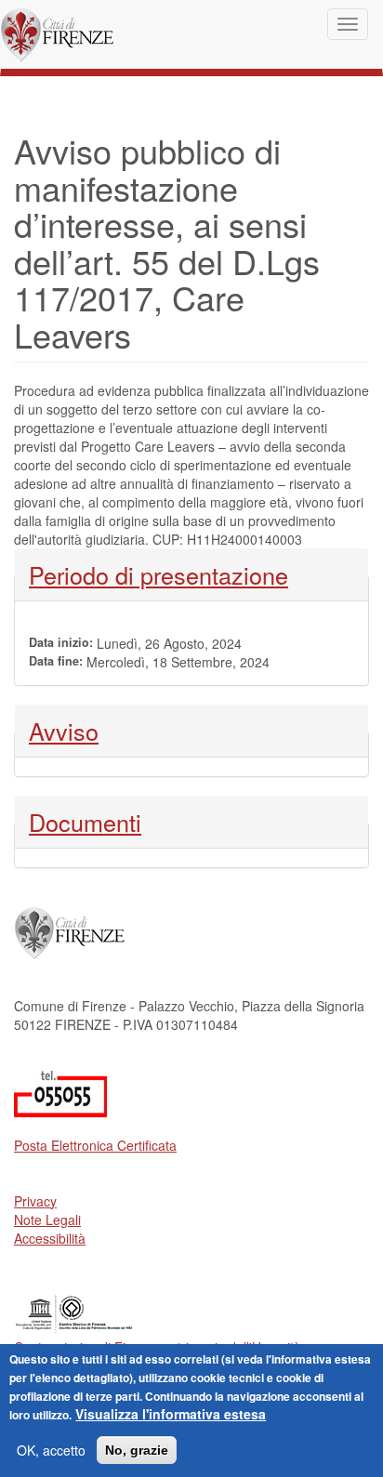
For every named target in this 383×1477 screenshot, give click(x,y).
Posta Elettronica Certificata (95, 1145)
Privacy (35, 1201)
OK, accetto (51, 1450)
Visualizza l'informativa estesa (170, 1413)
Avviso (78, 730)
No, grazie (136, 1450)
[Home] (57, 34)
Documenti (85, 821)
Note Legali (47, 1219)
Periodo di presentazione (158, 574)
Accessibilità (50, 1238)
